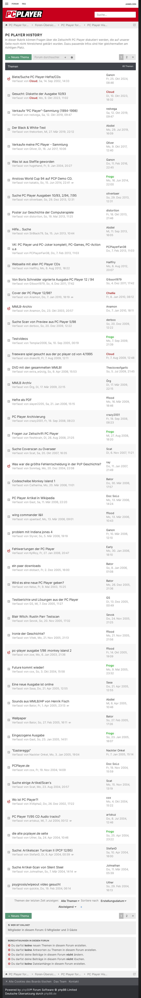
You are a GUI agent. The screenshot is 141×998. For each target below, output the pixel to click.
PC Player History (23, 35)
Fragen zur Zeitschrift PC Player (35, 433)
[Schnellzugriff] (6, 4)
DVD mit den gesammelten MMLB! (37, 367)
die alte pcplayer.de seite (30, 833)
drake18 (34, 358)
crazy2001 (36, 420)
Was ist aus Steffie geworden (33, 161)
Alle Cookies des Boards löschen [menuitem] (29, 981)
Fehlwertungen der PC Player (33, 549)
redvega (34, 114)
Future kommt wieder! (28, 667)
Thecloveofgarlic (117, 367)
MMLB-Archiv (22, 306)
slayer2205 (36, 404)
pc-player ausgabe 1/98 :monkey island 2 (42, 650)
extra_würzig (37, 371)
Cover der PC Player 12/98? (32, 293)
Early (109, 547)
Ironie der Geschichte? (28, 633)
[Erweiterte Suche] (71, 57)
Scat (32, 453)
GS (31, 603)
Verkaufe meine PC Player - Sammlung (40, 144)
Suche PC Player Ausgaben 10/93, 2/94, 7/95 (44, 195)
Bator (109, 479)
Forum (15, 4)
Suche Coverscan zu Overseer (34, 449)
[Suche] (65, 57)
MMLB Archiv (21, 383)
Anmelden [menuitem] (131, 4)
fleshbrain (35, 437)
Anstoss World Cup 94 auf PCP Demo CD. (42, 178)
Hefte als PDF (22, 400)
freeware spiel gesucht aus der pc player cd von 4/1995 (52, 354)
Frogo (110, 176)
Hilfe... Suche (21, 229)
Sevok (33, 620)
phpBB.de (50, 993)
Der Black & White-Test (29, 127)
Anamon (34, 297)
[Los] (81, 907)
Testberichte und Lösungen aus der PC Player (45, 599)
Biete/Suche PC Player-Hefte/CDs (36, 77)
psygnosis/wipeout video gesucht (36, 884)
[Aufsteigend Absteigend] (66, 907)
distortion (35, 216)
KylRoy (33, 553)
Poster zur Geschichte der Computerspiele (43, 212)
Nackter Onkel (38, 754)
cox (31, 671)
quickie (34, 888)
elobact (34, 570)
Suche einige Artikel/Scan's (31, 783)
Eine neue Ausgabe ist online (32, 684)
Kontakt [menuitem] (74, 981)
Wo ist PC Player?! (25, 799)
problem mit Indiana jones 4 (32, 532)
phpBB (26, 989)
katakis (34, 182)
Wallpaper (19, 718)
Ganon (110, 75)
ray (108, 462)
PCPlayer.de (20, 765)
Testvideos (20, 338)
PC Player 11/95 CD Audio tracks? (36, 816)
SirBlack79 (36, 233)
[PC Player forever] (24, 14)
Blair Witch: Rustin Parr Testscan (35, 616)
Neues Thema (19, 57)
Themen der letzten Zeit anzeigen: (36, 900)
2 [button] (127, 57)
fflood (110, 398)
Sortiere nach (90, 900)
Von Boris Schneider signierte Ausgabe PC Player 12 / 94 (53, 279)
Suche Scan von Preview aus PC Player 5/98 (44, 322)
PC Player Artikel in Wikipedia (33, 498)
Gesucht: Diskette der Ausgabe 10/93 (39, 94)
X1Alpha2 (35, 803)
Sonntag (34, 468)
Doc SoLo (112, 496)
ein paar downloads (26, 566)
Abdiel (110, 125)
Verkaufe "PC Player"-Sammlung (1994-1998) (45, 111)
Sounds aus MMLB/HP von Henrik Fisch (40, 701)
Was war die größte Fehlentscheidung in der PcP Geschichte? (56, 464)
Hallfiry (34, 268)
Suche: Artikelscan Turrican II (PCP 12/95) (42, 850)
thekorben (36, 131)
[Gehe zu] (134, 25)
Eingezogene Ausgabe (28, 735)
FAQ (24, 4)
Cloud (33, 81)
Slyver (33, 536)
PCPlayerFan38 (39, 253)
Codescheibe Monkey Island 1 (33, 481)
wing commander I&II (27, 515)
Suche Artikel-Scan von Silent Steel (37, 867)
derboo (34, 326)
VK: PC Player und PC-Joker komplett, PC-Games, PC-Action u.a (56, 247)
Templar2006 (38, 343)
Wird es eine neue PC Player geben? (38, 583)
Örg (31, 387)
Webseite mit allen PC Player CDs (36, 264)
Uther (32, 837)
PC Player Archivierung (28, 416)
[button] (133, 57)
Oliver (33, 148)
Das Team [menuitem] (60, 981)
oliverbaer (35, 199)
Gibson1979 (37, 283)
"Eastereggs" (21, 750)
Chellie (110, 293)
